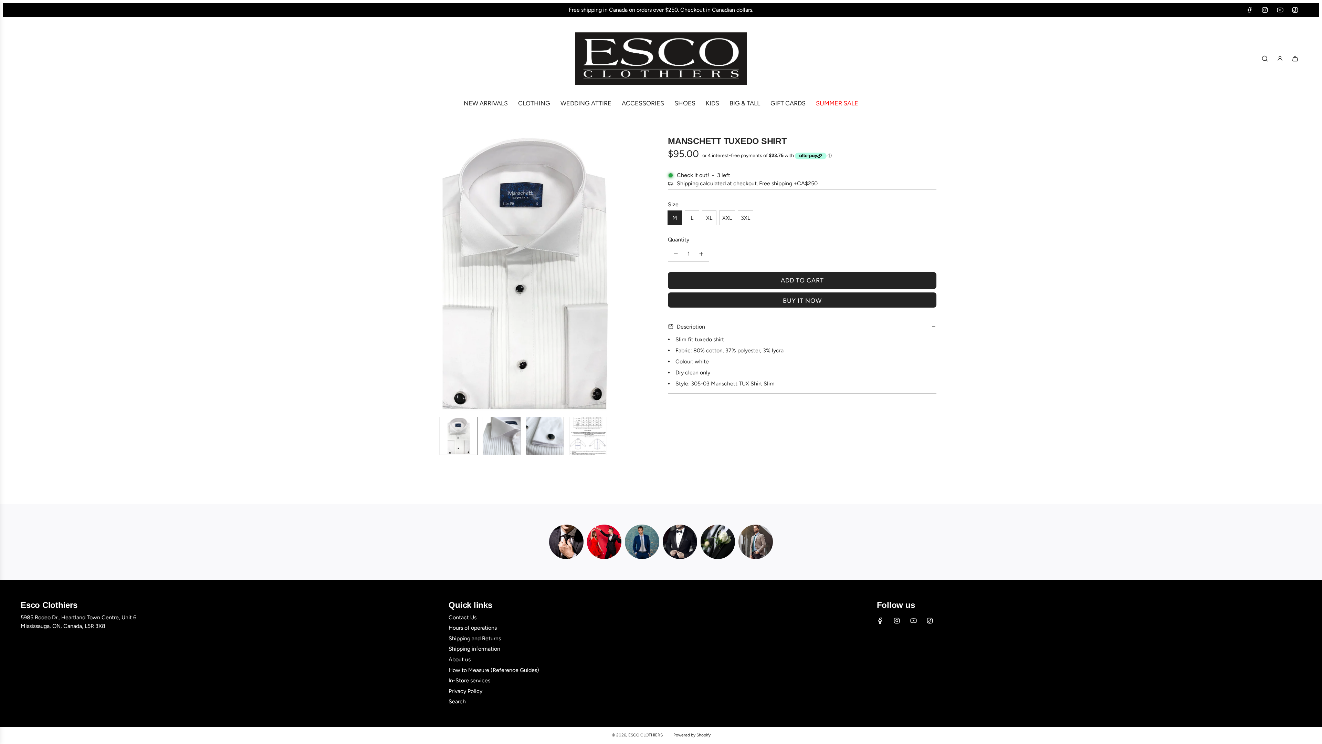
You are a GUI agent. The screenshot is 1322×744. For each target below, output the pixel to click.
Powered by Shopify (692, 735)
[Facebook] (1249, 10)
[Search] (1264, 58)
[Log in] (1280, 58)
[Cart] (1295, 58)
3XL (745, 218)
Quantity (678, 239)
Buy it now (802, 300)
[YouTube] (1280, 10)
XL (709, 218)
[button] (391, 273)
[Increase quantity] (701, 253)
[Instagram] (1264, 10)
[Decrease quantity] (675, 253)
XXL (727, 218)
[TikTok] (1295, 10)
